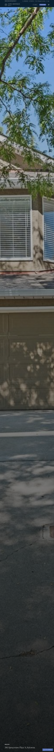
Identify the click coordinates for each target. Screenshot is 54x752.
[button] (48, 4)
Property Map (42, 4)
